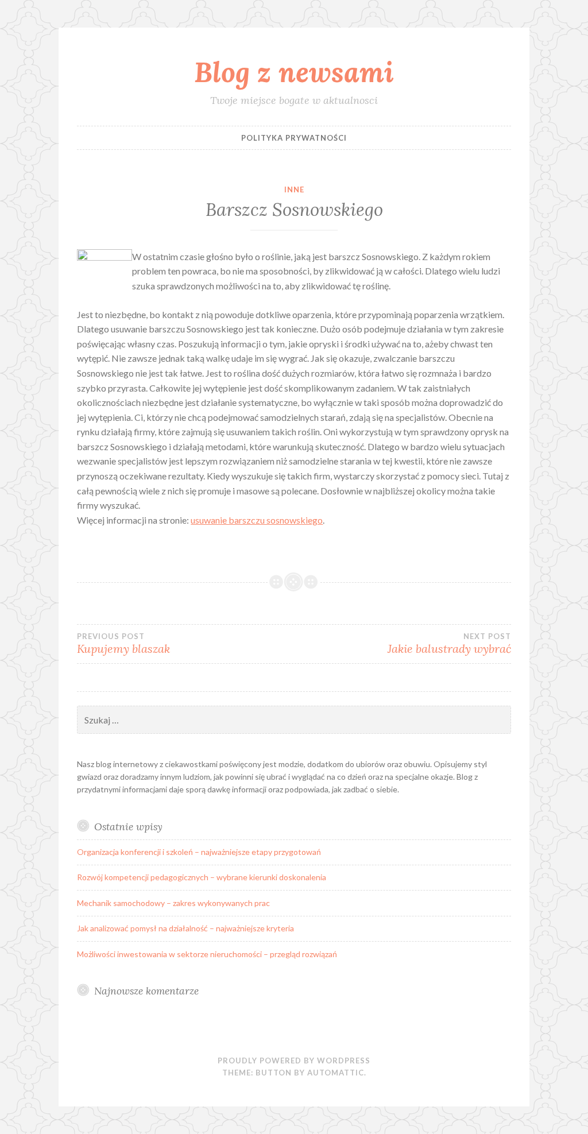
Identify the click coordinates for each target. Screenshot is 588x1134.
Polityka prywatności (294, 137)
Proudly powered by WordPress (294, 1060)
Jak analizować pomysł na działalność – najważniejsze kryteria (185, 928)
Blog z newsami (294, 72)
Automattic (335, 1072)
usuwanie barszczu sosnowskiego (257, 519)
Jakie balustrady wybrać (449, 644)
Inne (294, 189)
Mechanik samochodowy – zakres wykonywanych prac (173, 903)
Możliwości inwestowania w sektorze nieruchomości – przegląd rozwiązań (207, 954)
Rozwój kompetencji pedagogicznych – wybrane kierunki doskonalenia (201, 877)
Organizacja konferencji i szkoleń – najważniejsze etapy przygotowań (199, 852)
